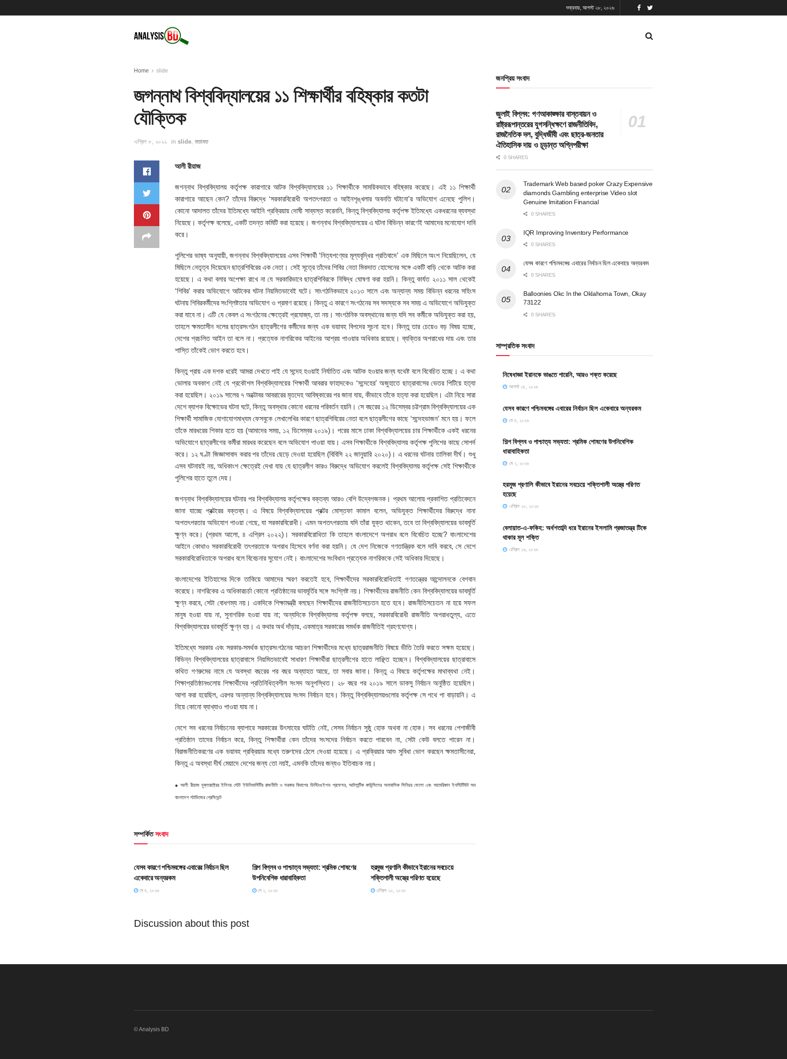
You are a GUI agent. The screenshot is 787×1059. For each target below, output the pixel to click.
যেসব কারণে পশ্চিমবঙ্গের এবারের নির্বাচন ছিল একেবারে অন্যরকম (586, 263)
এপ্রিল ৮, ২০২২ (150, 141)
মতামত (201, 141)
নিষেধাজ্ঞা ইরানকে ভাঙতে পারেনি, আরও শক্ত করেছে (560, 374)
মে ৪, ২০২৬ (148, 890)
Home (141, 70)
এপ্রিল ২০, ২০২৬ (390, 890)
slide (162, 70)
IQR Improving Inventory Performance (576, 232)
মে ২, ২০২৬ (266, 890)
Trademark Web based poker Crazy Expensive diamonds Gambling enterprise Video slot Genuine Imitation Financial (588, 192)
